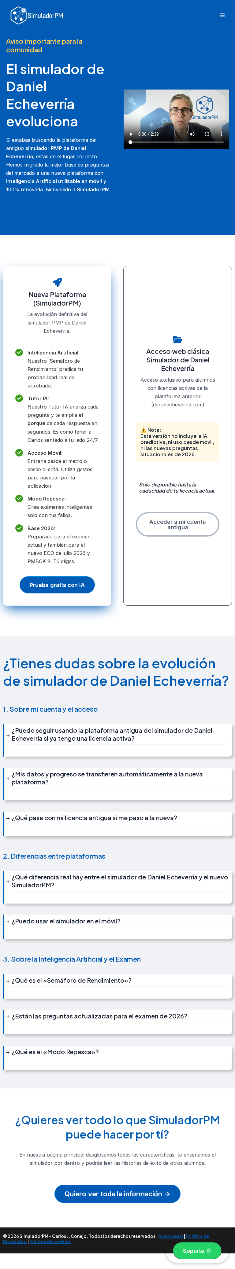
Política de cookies (50, 1241)
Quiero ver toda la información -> (117, 1194)
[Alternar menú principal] (222, 15)
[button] (197, 1250)
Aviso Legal (171, 1236)
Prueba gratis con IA (57, 584)
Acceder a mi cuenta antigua (177, 524)
